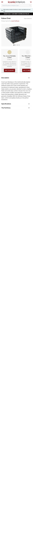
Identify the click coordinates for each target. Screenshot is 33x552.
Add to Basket (9, 70)
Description (5, 78)
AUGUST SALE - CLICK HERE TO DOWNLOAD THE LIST (16, 13)
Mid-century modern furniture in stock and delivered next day (16, 10)
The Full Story (5, 108)
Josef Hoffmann (15, 21)
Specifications (6, 104)
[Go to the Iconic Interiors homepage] (16, 2)
